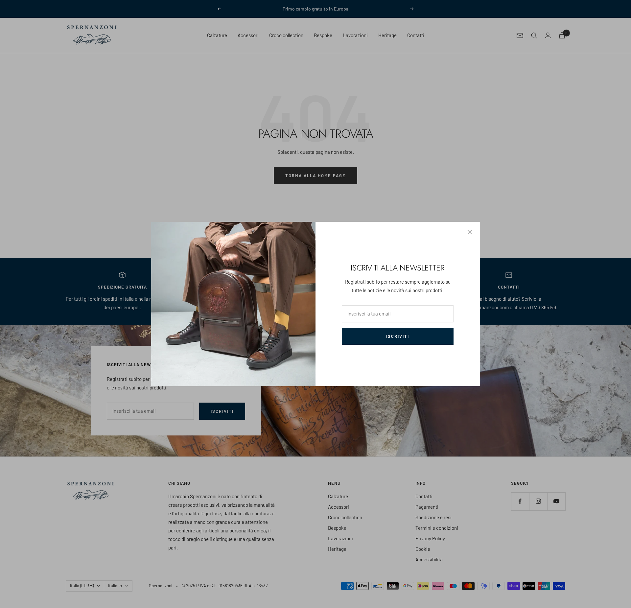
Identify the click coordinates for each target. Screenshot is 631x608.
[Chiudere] (469, 232)
